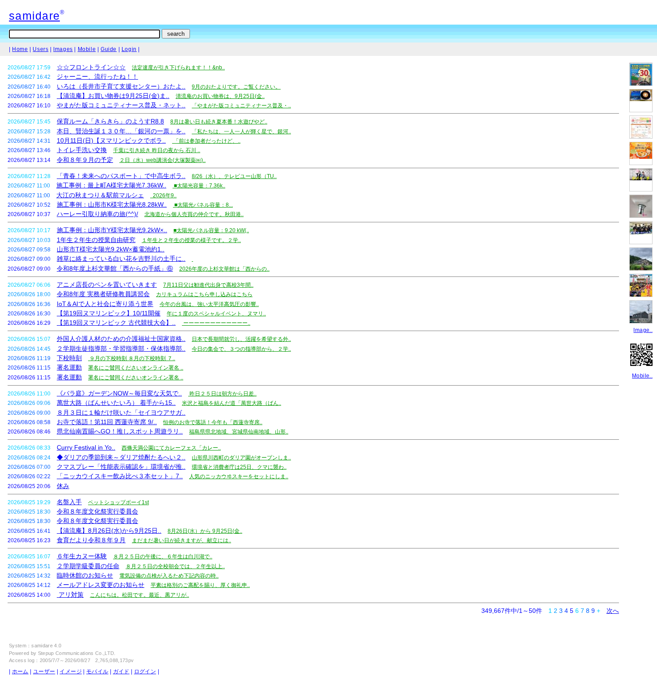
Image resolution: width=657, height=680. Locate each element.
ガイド (121, 671)
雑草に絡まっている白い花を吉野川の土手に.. (121, 258)
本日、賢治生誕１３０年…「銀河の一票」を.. (121, 131)
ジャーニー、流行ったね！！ (97, 76)
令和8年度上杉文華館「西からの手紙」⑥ (115, 268)
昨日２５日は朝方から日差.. (222, 394)
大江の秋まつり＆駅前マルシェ (100, 195)
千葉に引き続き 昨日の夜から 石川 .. (156, 150)
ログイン (145, 671)
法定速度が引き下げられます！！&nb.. (178, 67)
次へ (612, 610)
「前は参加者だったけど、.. (206, 141)
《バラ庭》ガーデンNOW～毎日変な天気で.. (119, 393)
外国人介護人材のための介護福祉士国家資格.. (121, 338)
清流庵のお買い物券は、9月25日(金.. (220, 96)
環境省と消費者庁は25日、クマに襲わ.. (239, 467)
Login (129, 49)
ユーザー (44, 671)
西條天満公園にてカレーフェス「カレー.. (171, 448)
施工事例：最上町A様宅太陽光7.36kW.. (111, 185)
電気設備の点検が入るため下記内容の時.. (169, 576)
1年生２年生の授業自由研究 (96, 239)
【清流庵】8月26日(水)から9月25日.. (109, 530)
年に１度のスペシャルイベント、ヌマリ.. (216, 313)
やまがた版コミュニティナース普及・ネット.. (121, 105)
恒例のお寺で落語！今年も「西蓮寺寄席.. (212, 422)
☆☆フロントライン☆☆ (91, 67)
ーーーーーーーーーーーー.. (216, 323)
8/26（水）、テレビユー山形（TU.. (234, 176)
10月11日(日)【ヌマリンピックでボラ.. (111, 140)
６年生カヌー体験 (82, 556)
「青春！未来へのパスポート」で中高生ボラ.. (121, 175)
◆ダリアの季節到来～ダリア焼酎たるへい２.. (121, 457)
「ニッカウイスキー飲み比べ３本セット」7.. (120, 476)
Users (40, 49)
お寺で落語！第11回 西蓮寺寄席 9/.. (107, 421)
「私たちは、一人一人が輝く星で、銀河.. (241, 131)
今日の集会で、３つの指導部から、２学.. (241, 349)
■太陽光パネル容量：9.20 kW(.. (211, 230)
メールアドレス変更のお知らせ (100, 584)
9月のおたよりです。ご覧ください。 (236, 87)
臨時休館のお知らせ (85, 575)
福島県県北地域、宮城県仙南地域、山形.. (238, 432)
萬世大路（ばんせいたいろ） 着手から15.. (116, 402)
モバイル (97, 671)
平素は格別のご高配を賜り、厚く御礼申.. (200, 585)
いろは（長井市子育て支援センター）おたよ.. (121, 86)
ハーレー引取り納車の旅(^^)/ (97, 213)
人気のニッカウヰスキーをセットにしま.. (238, 476)
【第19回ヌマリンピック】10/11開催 (108, 313)
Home (20, 49)
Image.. (643, 330)
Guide (109, 49)
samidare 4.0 (46, 645)
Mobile (87, 49)
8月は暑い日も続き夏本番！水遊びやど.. (218, 122)
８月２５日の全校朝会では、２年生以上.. (175, 566)
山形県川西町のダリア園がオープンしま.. (241, 458)
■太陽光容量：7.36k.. (199, 186)
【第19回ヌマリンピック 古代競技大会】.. (116, 322)
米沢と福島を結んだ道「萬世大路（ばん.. (231, 403)
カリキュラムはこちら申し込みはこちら (204, 294)
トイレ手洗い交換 (82, 149)
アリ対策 (70, 594)
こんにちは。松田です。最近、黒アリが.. (139, 595)
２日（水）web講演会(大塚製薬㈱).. (162, 160)
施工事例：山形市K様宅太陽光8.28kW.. (112, 204)
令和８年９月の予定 (85, 159)
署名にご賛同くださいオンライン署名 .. (135, 368)
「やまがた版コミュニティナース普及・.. (241, 105)
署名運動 (69, 367)
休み (63, 485)
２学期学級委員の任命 (88, 566)
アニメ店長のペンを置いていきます (107, 284)
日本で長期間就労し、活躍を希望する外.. (241, 339)
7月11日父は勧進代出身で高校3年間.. (208, 285)
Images (63, 49)
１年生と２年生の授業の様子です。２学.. (191, 240)
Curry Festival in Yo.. (86, 447)
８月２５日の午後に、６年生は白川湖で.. (162, 556)
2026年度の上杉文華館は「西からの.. (224, 269)
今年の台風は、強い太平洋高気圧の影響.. (209, 304)
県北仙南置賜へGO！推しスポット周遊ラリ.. (120, 431)
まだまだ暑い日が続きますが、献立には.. (181, 540)
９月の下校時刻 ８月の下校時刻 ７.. (131, 358)
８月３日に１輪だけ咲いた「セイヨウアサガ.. (121, 412)
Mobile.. (642, 376)
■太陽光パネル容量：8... (203, 205)
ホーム (20, 671)
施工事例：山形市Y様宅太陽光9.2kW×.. (112, 230)
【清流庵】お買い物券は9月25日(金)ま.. (113, 95)
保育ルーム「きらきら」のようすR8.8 (110, 121)
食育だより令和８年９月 (91, 540)
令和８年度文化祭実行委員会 (97, 511)
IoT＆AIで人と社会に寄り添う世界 (105, 303)
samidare (34, 15)
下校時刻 (69, 357)
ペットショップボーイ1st (118, 502)
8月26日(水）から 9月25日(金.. (205, 531)
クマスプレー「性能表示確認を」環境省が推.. (121, 466)
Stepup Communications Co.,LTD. (77, 653)
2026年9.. (163, 195)
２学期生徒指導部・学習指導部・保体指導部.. (121, 348)
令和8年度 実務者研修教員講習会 (103, 294)
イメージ (70, 671)
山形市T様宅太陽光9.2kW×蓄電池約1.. (110, 249)
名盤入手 (69, 502)
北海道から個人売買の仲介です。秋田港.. (194, 214)
